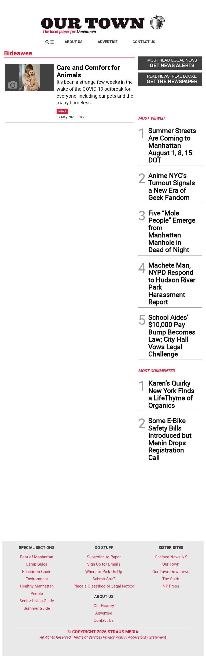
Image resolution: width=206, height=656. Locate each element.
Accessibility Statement (147, 637)
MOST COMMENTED (156, 370)
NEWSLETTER (159, 6)
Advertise (107, 41)
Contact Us (144, 41)
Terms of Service (86, 637)
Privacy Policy (114, 637)
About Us (74, 41)
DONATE (189, 6)
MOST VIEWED (151, 118)
